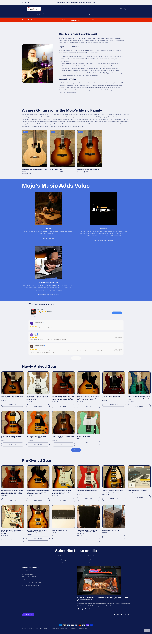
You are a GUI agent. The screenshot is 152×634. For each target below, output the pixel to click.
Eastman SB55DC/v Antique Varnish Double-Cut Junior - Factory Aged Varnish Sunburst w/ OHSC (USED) (63, 398)
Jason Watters (38, 322)
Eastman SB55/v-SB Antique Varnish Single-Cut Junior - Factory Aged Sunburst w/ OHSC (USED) (88, 398)
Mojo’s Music (87, 38)
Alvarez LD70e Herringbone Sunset (88, 169)
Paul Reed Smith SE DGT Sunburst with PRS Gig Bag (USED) (37, 531)
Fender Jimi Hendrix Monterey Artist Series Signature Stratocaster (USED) (12, 532)
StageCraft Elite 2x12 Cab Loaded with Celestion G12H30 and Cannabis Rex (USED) (88, 532)
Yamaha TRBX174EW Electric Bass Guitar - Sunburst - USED (12, 397)
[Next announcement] (97, 2)
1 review (36, 335)
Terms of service (64, 628)
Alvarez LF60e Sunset (56, 169)
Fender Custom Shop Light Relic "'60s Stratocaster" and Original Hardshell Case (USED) (61, 492)
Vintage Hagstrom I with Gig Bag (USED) (87, 491)
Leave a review (117, 312)
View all (76, 450)
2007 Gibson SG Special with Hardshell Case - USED (111, 397)
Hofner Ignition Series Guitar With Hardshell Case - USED (11, 437)
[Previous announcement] (55, 2)
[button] (27, 14)
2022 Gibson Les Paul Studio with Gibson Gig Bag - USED (37, 437)
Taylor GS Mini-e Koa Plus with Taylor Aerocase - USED (63, 437)
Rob (35, 334)
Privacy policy (55, 628)
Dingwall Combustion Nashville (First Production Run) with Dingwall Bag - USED (139, 398)
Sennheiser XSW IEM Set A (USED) (138, 490)
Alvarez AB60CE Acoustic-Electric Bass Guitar (34, 170)
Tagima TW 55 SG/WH (83, 436)
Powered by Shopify (37, 628)
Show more (76, 358)
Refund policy (47, 628)
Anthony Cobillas (39, 345)
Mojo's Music (29, 628)
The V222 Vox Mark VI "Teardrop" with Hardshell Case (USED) (112, 491)
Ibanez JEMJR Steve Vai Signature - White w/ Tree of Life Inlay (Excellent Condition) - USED (38, 398)
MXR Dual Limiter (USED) (59, 530)
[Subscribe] (89, 561)
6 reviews (36, 324)
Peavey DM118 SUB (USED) (110, 530)
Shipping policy (73, 628)
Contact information (83, 628)
